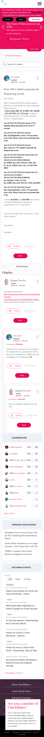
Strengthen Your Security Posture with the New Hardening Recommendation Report (21, 535)
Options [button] (39, 56)
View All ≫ (9, 513)
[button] (8, 19)
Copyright (15, 732)
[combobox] (22, 64)
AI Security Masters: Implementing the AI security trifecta (22, 622)
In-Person (10, 585)
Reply (20, 256)
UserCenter (22, 734)
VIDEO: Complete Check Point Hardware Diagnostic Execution (18, 552)
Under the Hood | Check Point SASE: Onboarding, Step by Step (21, 649)
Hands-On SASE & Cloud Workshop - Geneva (18, 634)
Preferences (36, 19)
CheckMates (13, 673)
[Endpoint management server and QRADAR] (40, 266)
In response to (14, 344)
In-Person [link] (27, 579)
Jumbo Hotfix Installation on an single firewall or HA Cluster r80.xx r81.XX (21, 545)
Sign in (10, 713)
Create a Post (34, 49)
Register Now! (20, 38)
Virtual (9, 599)
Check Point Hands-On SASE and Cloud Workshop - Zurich (22, 592)
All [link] (10, 579)
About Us (35, 732)
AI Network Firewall (13, 56)
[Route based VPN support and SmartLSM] (4, 266)
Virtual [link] (17, 579)
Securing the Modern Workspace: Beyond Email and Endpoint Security (21, 663)
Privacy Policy (36, 13)
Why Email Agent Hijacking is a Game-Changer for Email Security (22, 607)
